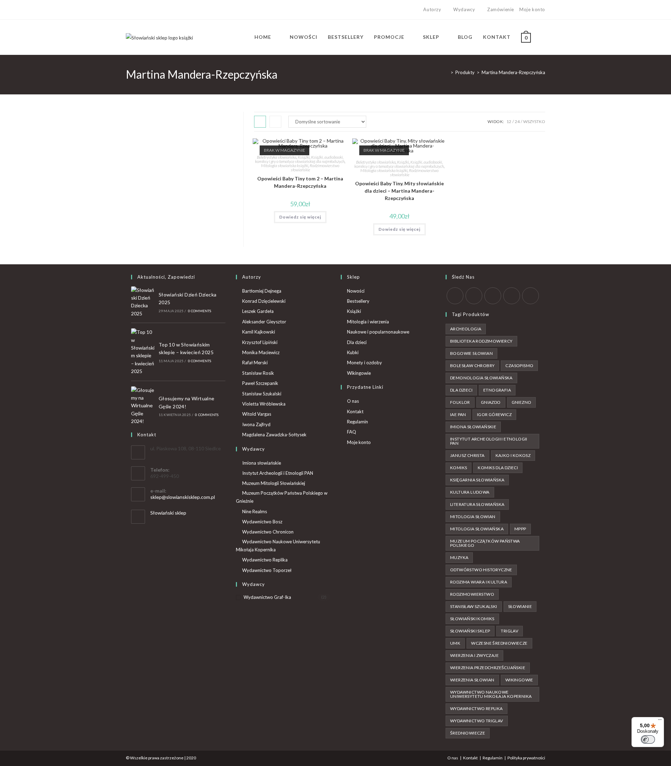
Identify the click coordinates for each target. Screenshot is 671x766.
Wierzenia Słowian (472, 679)
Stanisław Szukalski (261, 393)
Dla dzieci (357, 342)
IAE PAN (458, 414)
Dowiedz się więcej (300, 217)
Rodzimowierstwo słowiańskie (315, 167)
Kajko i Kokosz (513, 455)
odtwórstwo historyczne (481, 569)
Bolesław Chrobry (472, 365)
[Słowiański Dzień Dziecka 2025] (143, 302)
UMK (455, 643)
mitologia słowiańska (477, 528)
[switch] (648, 739)
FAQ (351, 432)
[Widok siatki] (260, 122)
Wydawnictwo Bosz (262, 521)
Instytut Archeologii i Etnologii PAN (277, 473)
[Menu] (660, 721)
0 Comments (199, 311)
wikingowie (519, 679)
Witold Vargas (256, 414)
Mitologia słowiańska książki (284, 165)
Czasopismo (519, 365)
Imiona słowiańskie (261, 463)
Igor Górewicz (494, 414)
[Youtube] (152, 9)
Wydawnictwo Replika (265, 560)
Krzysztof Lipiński (259, 342)
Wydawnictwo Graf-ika (267, 597)
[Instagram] (144, 9)
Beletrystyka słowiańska (276, 157)
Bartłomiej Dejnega (261, 291)
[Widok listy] (275, 122)
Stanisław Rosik (258, 373)
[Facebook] (136, 9)
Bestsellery (358, 301)
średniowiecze (467, 733)
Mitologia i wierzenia (368, 321)
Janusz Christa (467, 455)
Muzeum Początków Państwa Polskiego (485, 543)
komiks (458, 467)
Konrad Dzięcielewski (264, 301)
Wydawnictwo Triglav (476, 720)
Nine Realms (254, 511)
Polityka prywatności (526, 757)
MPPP (520, 528)
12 (508, 121)
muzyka (459, 557)
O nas (353, 401)
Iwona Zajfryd (256, 424)
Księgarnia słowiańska (477, 479)
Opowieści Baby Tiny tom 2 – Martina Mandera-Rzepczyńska (300, 182)
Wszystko (534, 121)
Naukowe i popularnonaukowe (378, 332)
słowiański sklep (470, 630)
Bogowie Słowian (471, 353)
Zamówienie (500, 9)
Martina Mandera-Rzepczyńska (513, 72)
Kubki (353, 352)
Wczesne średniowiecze (499, 643)
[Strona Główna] (446, 72)
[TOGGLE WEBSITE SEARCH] (543, 37)
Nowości (356, 291)
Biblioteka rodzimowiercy (481, 341)
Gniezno (522, 402)
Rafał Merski (255, 362)
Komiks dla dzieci (498, 467)
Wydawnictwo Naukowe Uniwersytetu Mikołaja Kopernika (278, 545)
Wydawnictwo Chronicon (268, 532)
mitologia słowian (473, 516)
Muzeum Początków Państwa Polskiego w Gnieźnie (281, 497)
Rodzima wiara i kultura (478, 582)
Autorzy (432, 9)
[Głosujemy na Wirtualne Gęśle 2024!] (143, 405)
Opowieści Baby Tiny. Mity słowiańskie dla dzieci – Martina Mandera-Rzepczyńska (399, 190)
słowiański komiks (472, 618)
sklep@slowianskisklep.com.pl (182, 497)
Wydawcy (464, 9)
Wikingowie (359, 373)
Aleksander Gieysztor (264, 321)
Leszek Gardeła (258, 311)
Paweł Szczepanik (260, 383)
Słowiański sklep (168, 513)
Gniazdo (491, 402)
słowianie (520, 606)
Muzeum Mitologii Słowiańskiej (273, 483)
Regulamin (357, 421)
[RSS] (530, 295)
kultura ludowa (470, 492)
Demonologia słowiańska (481, 377)
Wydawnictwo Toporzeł (266, 570)
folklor (460, 402)
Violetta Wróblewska (264, 404)
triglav (509, 630)
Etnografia (497, 390)
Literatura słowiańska (477, 504)
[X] (129, 9)
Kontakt (355, 411)
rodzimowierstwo (472, 594)
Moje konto (532, 9)
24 (517, 121)
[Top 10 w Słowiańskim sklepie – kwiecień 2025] (143, 351)
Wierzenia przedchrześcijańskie (487, 667)
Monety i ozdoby (364, 362)
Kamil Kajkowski (258, 332)
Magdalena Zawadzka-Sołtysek (274, 434)
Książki (304, 157)
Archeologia (465, 328)
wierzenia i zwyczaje (474, 655)
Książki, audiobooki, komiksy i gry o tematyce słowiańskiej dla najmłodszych (300, 159)
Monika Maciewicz (261, 352)
